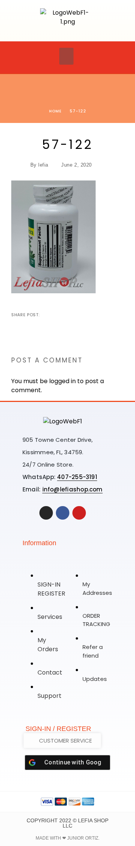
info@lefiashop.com (72, 489)
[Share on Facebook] (46, 314)
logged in (62, 381)
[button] (66, 56)
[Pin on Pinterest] (70, 314)
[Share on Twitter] (58, 314)
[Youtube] (79, 513)
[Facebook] (62, 513)
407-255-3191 (77, 477)
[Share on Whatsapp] (82, 314)
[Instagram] (46, 513)
